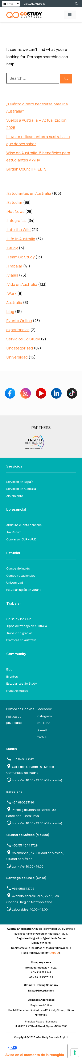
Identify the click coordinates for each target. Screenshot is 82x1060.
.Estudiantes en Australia (28, 193)
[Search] (66, 78)
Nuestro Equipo (17, 691)
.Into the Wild (18, 229)
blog (10, 311)
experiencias (17, 329)
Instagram (44, 716)
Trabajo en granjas (19, 633)
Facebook (44, 709)
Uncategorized (19, 348)
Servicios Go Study (23, 338)
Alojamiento (14, 496)
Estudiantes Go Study (21, 683)
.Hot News (15, 211)
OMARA (54, 952)
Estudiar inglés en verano (23, 590)
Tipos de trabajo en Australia (26, 626)
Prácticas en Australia (21, 640)
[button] (76, 4)
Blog (9, 669)
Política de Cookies (20, 709)
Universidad (17, 357)
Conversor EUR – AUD (21, 539)
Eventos (12, 676)
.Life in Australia (20, 238)
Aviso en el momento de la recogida (34, 1055)
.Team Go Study (20, 256)
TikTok (42, 737)
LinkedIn (43, 730)
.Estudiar (14, 202)
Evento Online (19, 320)
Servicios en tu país (19, 482)
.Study (12, 247)
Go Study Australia (34, 3)
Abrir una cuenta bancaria (24, 525)
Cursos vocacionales (21, 576)
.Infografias (16, 220)
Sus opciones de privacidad (39, 1047)
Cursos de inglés (18, 568)
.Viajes (12, 275)
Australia (14, 302)
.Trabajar (14, 266)
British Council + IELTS (26, 169)
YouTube (43, 723)
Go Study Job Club (19, 619)
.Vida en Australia (21, 284)
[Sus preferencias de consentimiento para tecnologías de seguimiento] (75, 1053)
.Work (11, 293)
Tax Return (13, 532)
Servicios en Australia (21, 489)
